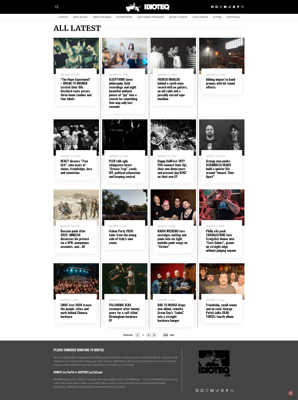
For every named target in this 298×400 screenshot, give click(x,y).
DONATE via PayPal (64, 372)
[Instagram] (221, 7)
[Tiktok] (230, 7)
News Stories (102, 17)
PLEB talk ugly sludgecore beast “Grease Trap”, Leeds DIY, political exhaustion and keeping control (124, 168)
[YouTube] (225, 7)
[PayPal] (238, 7)
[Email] (242, 7)
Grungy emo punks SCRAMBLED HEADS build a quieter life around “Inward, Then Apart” (220, 168)
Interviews (124, 17)
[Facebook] (212, 7)
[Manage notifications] (290, 393)
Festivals (233, 17)
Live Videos (200, 17)
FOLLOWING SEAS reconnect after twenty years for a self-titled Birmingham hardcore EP (124, 312)
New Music (80, 17)
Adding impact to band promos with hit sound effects (220, 83)
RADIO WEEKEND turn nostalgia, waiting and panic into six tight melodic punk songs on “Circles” (172, 238)
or (76, 372)
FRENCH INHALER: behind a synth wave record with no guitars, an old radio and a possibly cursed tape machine (172, 89)
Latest (63, 17)
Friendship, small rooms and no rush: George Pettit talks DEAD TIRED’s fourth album (221, 310)
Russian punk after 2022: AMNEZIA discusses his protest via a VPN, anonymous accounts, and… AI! (75, 238)
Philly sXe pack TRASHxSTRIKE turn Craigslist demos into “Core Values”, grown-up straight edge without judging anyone (221, 240)
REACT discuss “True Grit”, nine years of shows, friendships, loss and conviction (76, 166)
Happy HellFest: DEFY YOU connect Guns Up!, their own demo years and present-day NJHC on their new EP (172, 168)
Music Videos (178, 17)
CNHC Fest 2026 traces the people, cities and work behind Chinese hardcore (76, 310)
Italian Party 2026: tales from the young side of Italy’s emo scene (122, 236)
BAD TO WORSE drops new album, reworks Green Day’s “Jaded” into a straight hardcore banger (171, 312)
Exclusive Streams (150, 17)
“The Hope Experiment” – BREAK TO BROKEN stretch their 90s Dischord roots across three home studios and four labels (76, 89)
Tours (217, 17)
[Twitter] (216, 7)
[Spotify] (234, 7)
